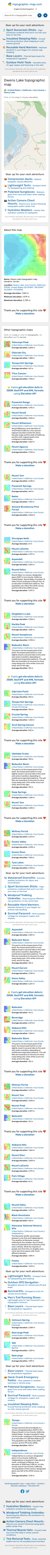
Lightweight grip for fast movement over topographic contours (26, 1301)
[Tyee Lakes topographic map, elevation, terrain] (7, 865)
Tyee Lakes (18, 862)
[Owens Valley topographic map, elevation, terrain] (7, 844)
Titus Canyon (19, 373)
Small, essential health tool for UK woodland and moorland (26, 1540)
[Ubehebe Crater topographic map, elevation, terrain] (7, 756)
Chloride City (19, 352)
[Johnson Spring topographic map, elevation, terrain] (7, 1324)
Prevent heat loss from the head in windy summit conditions (26, 1532)
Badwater (17, 1007)
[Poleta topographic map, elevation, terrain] (7, 1263)
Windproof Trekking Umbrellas (20, 897)
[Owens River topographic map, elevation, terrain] (7, 855)
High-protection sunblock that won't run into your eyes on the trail (26, 32)
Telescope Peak (20, 342)
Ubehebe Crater (20, 753)
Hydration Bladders (20, 210)
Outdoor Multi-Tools (18, 62)
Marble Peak (18, 624)
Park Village (18, 1176)
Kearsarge (16, 1325)
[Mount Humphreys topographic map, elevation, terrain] (7, 637)
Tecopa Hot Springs (22, 363)
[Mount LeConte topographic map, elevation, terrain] (7, 551)
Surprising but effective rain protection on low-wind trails (26, 899)
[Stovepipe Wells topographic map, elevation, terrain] (7, 541)
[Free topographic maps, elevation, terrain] (5, 90)
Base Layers (14, 55)
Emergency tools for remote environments (26, 1292)
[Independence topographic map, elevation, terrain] (7, 1463)
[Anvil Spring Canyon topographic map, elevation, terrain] (7, 727)
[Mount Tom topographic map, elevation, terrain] (7, 478)
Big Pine (15, 1348)
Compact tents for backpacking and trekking (27, 186)
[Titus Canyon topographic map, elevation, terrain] (7, 376)
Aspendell (17, 559)
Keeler (15, 496)
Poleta (15, 1260)
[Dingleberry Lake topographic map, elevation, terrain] (7, 616)
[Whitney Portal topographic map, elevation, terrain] (7, 834)
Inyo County (39, 345)
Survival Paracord (19, 913)
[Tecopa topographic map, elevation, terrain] (7, 1433)
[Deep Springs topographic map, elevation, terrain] (7, 795)
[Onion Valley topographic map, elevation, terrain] (7, 981)
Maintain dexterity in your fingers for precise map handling (26, 49)
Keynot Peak (18, 1105)
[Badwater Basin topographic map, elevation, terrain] (7, 656)
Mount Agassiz (20, 446)
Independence (17, 1233)
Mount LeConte (20, 548)
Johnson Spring (20, 1320)
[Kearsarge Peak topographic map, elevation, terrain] (7, 1335)
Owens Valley (19, 841)
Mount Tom (18, 475)
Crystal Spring (20, 714)
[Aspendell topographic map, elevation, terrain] (7, 562)
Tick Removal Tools (18, 1538)
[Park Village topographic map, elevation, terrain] (7, 1179)
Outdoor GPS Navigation (23, 1282)
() (25, 287)
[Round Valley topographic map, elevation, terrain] (7, 580)
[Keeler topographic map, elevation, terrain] (7, 499)
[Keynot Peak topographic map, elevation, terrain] (7, 1108)
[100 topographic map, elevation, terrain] (7, 1347)
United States (17, 345)
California (28, 345)
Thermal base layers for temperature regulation (25, 57)
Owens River (19, 852)
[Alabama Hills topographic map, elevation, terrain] (7, 1030)
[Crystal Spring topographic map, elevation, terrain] (7, 717)
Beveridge (17, 1017)
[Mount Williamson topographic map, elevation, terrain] (7, 432)
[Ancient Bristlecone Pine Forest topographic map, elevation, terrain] (7, 510)
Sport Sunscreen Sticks (21, 29)
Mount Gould (19, 412)
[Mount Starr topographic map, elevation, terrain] (7, 1158)
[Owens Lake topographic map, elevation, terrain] (25, 255)
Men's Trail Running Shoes (24, 1297)
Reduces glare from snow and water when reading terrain (26, 194)
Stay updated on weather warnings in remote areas (24, 1381)
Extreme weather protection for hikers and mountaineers (26, 880)
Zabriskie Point (20, 691)
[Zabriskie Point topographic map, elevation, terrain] (7, 694)
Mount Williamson (21, 423)
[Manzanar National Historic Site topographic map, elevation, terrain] (7, 1240)
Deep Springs (19, 792)
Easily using (25, 390)
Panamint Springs (22, 486)
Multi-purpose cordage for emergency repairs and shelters (26, 916)
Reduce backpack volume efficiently (24, 180)
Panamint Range (21, 402)
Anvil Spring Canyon (23, 725)
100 (14, 1343)
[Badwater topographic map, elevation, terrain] (7, 1010)
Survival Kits (15, 1291)
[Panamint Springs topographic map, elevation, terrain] (7, 488)
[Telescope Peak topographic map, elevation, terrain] (7, 345)
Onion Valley (18, 978)
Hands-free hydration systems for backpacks (26, 211)
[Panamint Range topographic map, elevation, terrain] (7, 405)
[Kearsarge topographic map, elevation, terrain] (7, 1358)
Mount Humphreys (22, 634)
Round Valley (19, 569)
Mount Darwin (19, 968)
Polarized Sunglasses (21, 191)
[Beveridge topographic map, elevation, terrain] (7, 1020)
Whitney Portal (20, 831)
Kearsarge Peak (20, 1332)
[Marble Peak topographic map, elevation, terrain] (7, 627)
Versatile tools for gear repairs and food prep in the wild (26, 64)
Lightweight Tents (19, 185)
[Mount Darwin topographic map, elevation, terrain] (7, 970)
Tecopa (15, 1420)
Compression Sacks (20, 179)
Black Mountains (21, 1215)
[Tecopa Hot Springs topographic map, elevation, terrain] (7, 366)
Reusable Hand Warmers (21, 47)
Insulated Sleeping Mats (21, 38)
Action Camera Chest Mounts (25, 1521)
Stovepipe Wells (20, 538)
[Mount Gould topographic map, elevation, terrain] (7, 415)
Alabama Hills (19, 1028)
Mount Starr (18, 1155)
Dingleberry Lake (21, 614)
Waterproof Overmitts (21, 877)
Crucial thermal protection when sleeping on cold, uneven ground (25, 41)
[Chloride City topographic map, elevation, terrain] (7, 355)
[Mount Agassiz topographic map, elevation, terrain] (7, 449)
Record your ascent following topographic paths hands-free (27, 205)
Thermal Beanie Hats (19, 1530)
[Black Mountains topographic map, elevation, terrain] (7, 1218)
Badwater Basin (20, 645)
